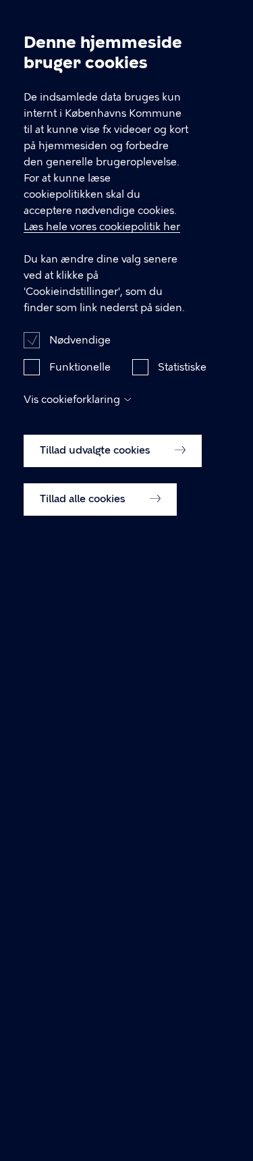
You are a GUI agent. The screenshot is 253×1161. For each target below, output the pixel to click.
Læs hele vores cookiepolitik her (102, 227)
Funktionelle (80, 367)
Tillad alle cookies (84, 499)
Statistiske (182, 367)
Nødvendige (80, 340)
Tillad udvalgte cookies (96, 450)
